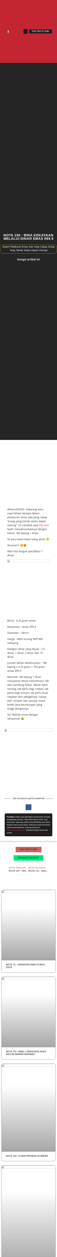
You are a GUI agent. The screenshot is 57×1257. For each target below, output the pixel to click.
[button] (26, 31)
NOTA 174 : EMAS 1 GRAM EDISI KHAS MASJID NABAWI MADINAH (26, 1053)
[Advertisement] (28, 473)
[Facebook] (28, 807)
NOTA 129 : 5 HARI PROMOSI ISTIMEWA (27, 1155)
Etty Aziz (44, 525)
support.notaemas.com (16, 830)
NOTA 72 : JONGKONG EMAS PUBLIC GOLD (25, 966)
